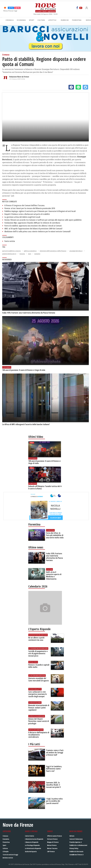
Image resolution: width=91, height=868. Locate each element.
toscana (22, 254)
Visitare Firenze (52, 839)
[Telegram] (85, 87)
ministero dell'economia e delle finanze (53, 251)
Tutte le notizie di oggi (10, 855)
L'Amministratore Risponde (34, 839)
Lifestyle (52, 20)
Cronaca (10, 20)
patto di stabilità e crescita (11, 251)
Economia (21, 20)
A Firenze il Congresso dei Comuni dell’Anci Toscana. (24, 205)
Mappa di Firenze (52, 842)
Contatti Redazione (76, 839)
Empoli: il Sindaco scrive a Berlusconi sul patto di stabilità (27, 214)
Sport (31, 20)
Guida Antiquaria (31, 851)
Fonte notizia (9, 241)
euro (29, 254)
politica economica (30, 251)
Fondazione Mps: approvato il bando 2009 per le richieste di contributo (32, 223)
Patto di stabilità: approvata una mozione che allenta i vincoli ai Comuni (33, 225)
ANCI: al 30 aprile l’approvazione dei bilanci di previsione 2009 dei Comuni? (33, 228)
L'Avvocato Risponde (31, 842)
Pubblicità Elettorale (76, 851)
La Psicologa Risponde (32, 845)
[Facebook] (77, 7)
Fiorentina (76, 20)
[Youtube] (80, 7)
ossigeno (37, 254)
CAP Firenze (51, 851)
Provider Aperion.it (75, 842)
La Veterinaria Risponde (33, 848)
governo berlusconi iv (9, 254)
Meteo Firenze (51, 845)
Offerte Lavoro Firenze (54, 836)
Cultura (41, 20)
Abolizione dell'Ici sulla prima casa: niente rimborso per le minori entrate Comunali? (37, 231)
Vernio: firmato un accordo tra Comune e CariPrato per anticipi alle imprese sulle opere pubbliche (43, 220)
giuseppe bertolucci (75, 251)
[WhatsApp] (78, 87)
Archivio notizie (8, 858)
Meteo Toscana (52, 848)
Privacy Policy (73, 848)
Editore (71, 836)
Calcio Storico (29, 836)
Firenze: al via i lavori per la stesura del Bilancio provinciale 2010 (29, 208)
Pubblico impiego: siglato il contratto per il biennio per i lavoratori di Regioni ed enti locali (40, 211)
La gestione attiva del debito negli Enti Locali (22, 217)
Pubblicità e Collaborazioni (78, 845)
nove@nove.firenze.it (76, 855)
